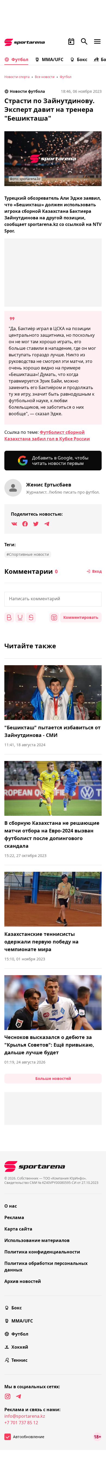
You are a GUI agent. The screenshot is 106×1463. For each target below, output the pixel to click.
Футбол (19, 59)
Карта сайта (18, 1229)
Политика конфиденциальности (42, 1252)
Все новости (45, 76)
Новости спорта (17, 76)
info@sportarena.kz (24, 1416)
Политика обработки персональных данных (46, 1266)
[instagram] (7, 1396)
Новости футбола (27, 91)
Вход (97, 571)
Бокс (82, 59)
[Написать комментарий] (53, 599)
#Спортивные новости (28, 554)
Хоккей (19, 1347)
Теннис (19, 1360)
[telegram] (18, 1396)
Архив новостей (22, 1281)
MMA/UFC (52, 59)
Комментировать (80, 617)
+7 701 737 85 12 (21, 1423)
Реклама (14, 1217)
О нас (10, 1206)
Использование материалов (37, 1240)
